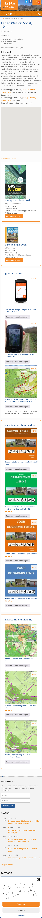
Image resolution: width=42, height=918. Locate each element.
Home (3, 18)
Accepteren (21, 904)
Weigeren (21, 910)
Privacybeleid (21, 915)
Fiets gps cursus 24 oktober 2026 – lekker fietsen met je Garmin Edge (24, 822)
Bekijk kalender (7, 865)
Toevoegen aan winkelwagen (17, 317)
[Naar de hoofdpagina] (9, 5)
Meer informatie (14, 216)
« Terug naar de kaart (9, 158)
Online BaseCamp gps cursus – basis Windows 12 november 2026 (22, 840)
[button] (38, 879)
